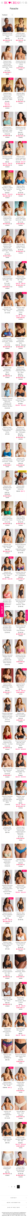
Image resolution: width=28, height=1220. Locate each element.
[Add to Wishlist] (3, 20)
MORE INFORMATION (13, 1202)
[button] (6, 40)
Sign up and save (13, 1207)
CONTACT (13, 1197)
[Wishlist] (23, 2)
